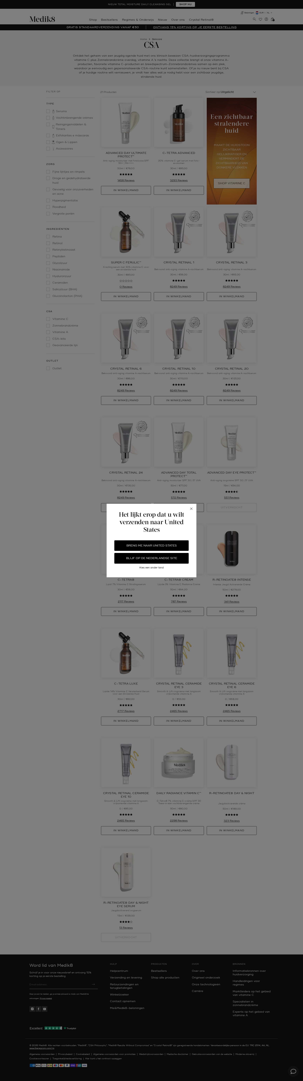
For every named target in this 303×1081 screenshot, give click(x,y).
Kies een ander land (151, 567)
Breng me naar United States (151, 545)
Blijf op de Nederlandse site (151, 558)
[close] (191, 509)
